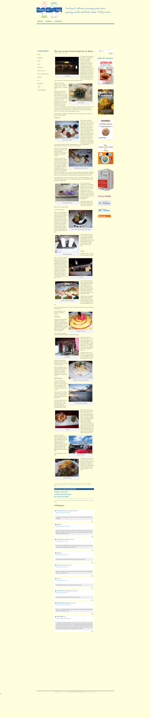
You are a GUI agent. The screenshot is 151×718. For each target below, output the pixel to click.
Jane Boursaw (60, 539)
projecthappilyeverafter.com (69, 590)
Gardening (40, 67)
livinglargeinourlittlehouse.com (69, 510)
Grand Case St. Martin (79, 483)
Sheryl (58, 565)
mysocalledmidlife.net (64, 565)
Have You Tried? (41, 70)
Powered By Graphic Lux (91, 691)
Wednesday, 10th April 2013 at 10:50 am (63, 604)
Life (38, 80)
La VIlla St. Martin (72, 484)
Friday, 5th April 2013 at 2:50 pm (61, 592)
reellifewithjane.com (68, 539)
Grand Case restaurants (68, 483)
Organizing (40, 83)
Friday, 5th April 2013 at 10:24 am (61, 566)
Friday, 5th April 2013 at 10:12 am (61, 541)
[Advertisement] (75, 37)
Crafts (38, 61)
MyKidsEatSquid (61, 603)
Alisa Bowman (60, 590)
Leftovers (39, 77)
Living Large (60, 510)
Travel (38, 86)
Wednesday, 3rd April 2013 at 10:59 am (62, 512)
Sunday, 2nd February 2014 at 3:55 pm (62, 618)
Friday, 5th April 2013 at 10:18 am (61, 554)
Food (38, 64)
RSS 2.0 (76, 500)
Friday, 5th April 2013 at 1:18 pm (61, 580)
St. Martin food (80, 484)
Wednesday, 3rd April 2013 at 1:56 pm (62, 526)
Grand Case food (58, 483)
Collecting (39, 57)
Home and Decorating (42, 74)
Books (38, 54)
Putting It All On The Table (62, 691)
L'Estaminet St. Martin (63, 484)
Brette (60, 52)
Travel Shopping (41, 90)
